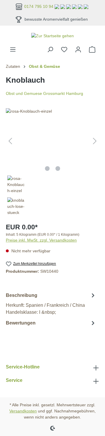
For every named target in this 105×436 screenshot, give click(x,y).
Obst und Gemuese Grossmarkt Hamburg (44, 93)
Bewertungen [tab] (21, 322)
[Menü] (13, 49)
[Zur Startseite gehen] (52, 36)
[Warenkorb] (92, 49)
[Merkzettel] (64, 49)
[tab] (51, 303)
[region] (52, 162)
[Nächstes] (94, 141)
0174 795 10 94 (39, 6)
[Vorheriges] (10, 141)
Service (14, 380)
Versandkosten (23, 411)
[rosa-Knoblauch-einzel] (52, 141)
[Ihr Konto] (78, 49)
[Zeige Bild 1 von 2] (47, 168)
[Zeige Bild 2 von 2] (57, 168)
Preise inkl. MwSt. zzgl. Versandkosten (41, 240)
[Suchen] (50, 49)
